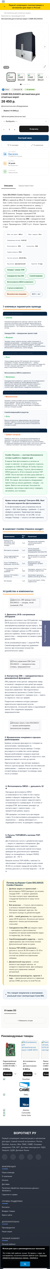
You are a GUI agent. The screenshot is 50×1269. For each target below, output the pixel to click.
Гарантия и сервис (10, 1194)
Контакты (6, 1207)
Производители (8, 1227)
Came (6, 89)
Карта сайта (7, 1215)
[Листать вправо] (46, 77)
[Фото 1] (11, 77)
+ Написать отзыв (25, 1021)
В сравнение (38, 145)
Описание (8, 186)
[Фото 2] (21, 77)
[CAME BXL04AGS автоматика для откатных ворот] (25, 46)
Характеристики (26, 186)
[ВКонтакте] (38, 1157)
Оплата (5, 1180)
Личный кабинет (9, 1244)
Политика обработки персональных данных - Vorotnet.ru (25, 1256)
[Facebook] (30, 1157)
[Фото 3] (31, 77)
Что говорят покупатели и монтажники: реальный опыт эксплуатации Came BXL (24, 994)
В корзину (34, 129)
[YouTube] (4, 1157)
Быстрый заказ (25, 138)
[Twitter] (13, 1157)
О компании (7, 1176)
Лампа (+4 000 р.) (11, 111)
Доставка (5, 1184)
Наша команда (8, 1172)
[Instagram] (21, 1157)
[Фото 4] (41, 77)
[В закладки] (15, 1074)
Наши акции (7, 1231)
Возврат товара (8, 1211)
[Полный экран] (44, 66)
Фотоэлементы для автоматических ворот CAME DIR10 (30, 1063)
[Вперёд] (45, 46)
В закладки (14, 145)
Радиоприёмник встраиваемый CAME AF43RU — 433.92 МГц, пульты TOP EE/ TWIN (10, 1063)
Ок (25, 1264)
